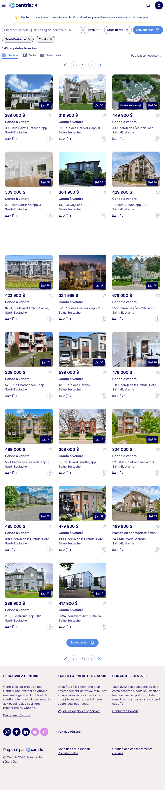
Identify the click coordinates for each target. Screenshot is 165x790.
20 (155, 362)
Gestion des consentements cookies (132, 751)
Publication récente (144, 56)
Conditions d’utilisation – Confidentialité (75, 751)
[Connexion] (159, 5)
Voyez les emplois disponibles (79, 711)
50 (101, 182)
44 (155, 285)
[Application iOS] (35, 732)
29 (48, 285)
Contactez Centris (129, 676)
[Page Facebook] (16, 732)
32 (101, 285)
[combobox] (42, 30)
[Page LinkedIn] (26, 732)
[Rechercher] (148, 5)
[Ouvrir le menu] (4, 5)
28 (101, 439)
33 (101, 362)
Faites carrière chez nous (82, 676)
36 (101, 105)
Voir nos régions (69, 732)
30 (48, 105)
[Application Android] (44, 732)
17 (48, 362)
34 (155, 105)
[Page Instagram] (7, 732)
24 (155, 182)
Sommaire (53, 55)
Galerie (12, 55)
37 (101, 516)
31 (48, 439)
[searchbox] (39, 30)
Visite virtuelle (128, 105)
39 (48, 516)
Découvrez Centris (20, 676)
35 (155, 516)
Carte (32, 55)
